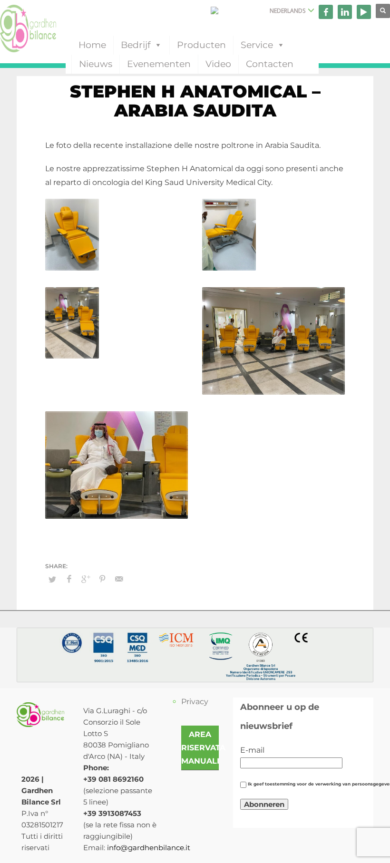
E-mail (252, 750)
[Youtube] (364, 12)
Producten (201, 44)
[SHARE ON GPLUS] (85, 579)
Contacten (269, 63)
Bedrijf (135, 44)
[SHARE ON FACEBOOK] (69, 579)
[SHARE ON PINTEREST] (102, 579)
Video (218, 63)
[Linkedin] (345, 12)
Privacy (194, 701)
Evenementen (159, 63)
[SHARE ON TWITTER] (52, 579)
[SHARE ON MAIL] (119, 579)
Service (257, 44)
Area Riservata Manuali (203, 748)
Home (92, 44)
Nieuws (95, 63)
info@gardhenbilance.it (148, 847)
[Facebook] (326, 12)
